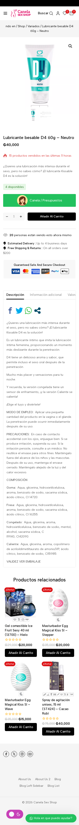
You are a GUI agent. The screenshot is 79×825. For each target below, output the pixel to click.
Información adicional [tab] (46, 295)
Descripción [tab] (15, 295)
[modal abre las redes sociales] (37, 310)
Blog (58, 779)
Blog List (53, 786)
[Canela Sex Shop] (21, 13)
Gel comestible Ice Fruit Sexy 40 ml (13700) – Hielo (18, 630)
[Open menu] (5, 13)
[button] (70, 46)
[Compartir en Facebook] (10, 310)
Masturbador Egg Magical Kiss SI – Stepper (55, 630)
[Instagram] (22, 754)
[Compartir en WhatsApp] (28, 310)
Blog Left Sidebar (31, 786)
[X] (14, 754)
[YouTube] (30, 754)
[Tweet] (19, 310)
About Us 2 (42, 779)
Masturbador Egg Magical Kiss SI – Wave (18, 704)
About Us (24, 779)
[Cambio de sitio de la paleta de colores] (14, 814)
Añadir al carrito (52, 216)
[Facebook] (6, 754)
